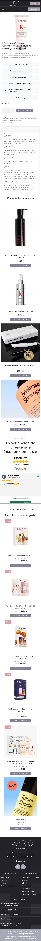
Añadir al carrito (24, 110)
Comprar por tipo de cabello (10, 118)
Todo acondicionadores (14, 120)
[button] (3, 9)
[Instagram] (23, 866)
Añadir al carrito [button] (20, 265)
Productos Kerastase (16, 117)
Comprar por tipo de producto (28, 118)
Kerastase (10, 122)
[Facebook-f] (17, 866)
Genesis (4, 120)
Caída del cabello (28, 117)
